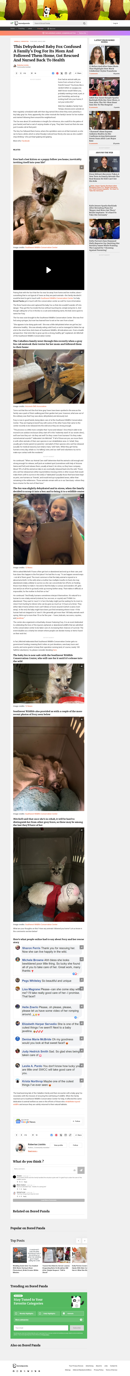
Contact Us (113, 1366)
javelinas (20, 618)
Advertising (89, 1366)
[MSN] (35, 1371)
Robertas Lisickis (23, 65)
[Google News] (39, 1371)
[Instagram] (17, 1371)
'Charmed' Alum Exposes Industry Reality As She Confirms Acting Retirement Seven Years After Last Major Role (102, 136)
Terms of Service (111, 1370)
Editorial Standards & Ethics (82, 1370)
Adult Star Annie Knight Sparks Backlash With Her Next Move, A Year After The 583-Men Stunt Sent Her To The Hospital (104, 101)
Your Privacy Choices (76, 1366)
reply (25, 1182)
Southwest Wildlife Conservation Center (41, 247)
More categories (21, 1320)
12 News (28, 567)
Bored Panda (20, 1366)
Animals (17, 41)
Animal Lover (21, 1192)
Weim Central (21, 1185)
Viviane (19, 1176)
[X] (24, 1371)
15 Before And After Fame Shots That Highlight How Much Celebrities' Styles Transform (103, 68)
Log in (115, 23)
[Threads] (32, 1371)
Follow (75, 1145)
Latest (30, 28)
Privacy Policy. (45, 1334)
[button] (78, 1240)
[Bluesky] (28, 1371)
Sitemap (67, 1370)
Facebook (26, 141)
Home (12, 28)
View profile (58, 1145)
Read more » (32, 1151)
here (55, 650)
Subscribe (77, 1328)
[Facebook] (13, 1371)
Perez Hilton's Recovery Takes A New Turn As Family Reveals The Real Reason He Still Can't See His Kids (104, 177)
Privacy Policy (98, 1370)
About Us (99, 1366)
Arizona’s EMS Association (35, 406)
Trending (21, 28)
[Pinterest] (21, 1371)
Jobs (106, 1366)
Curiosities (25, 41)
